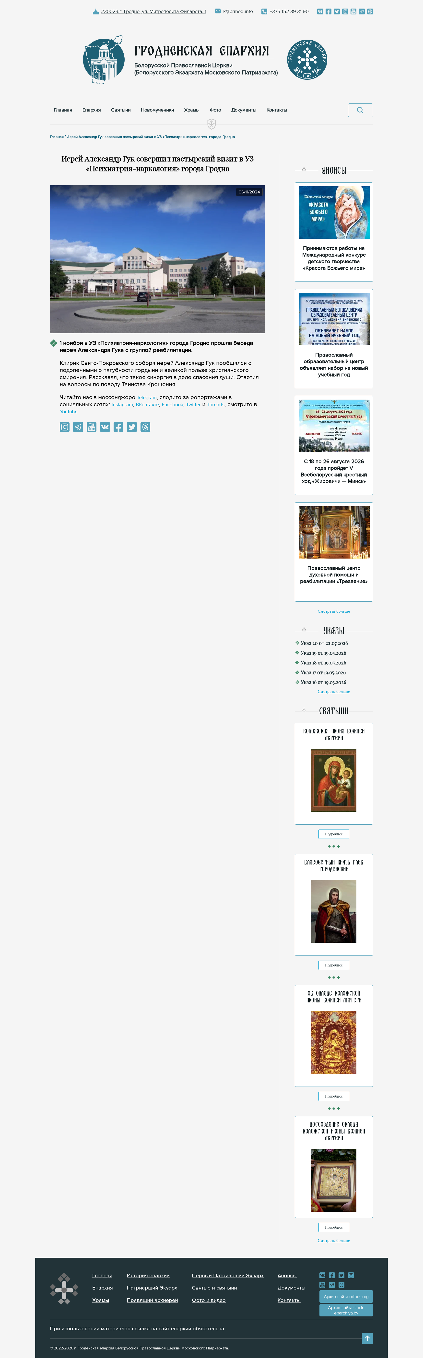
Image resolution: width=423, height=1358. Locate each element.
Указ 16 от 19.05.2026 (323, 682)
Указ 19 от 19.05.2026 (323, 652)
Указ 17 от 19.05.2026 (323, 672)
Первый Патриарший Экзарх (228, 1275)
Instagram (122, 405)
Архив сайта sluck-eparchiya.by (346, 1310)
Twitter (193, 405)
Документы (292, 1288)
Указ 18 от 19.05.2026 (323, 662)
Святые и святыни (214, 1288)
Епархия (102, 1288)
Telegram (147, 398)
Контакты (289, 1300)
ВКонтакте (147, 405)
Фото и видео (209, 1300)
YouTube (69, 412)
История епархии (148, 1275)
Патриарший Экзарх (152, 1288)
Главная (102, 1275)
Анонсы (287, 1275)
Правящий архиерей (152, 1300)
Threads (215, 405)
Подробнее (334, 834)
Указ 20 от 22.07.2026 (324, 643)
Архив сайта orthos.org (346, 1296)
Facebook (172, 405)
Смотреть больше (334, 611)
